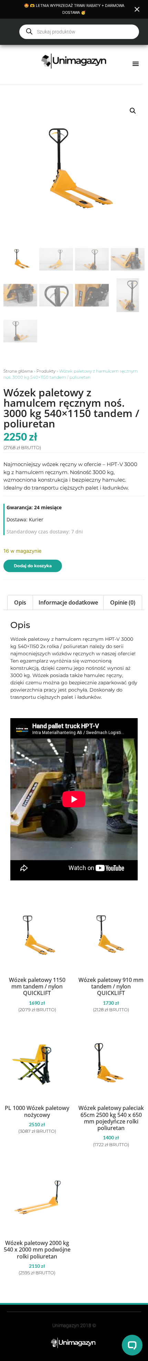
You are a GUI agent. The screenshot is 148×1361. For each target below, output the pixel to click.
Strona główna (18, 371)
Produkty (45, 371)
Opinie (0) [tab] (122, 602)
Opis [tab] (20, 602)
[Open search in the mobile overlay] (79, 31)
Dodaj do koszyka (33, 565)
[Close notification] (137, 9)
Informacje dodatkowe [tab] (68, 602)
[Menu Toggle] (135, 63)
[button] (133, 111)
